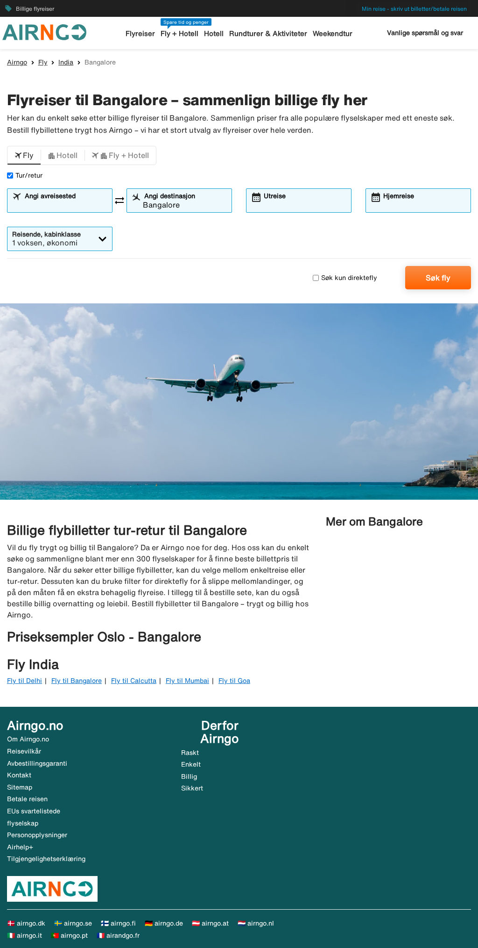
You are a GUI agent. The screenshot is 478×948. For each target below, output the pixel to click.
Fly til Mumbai (187, 680)
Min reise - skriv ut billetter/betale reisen (414, 9)
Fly (43, 62)
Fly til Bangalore (76, 680)
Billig (189, 776)
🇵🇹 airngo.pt (69, 935)
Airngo (17, 62)
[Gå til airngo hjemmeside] (44, 31)
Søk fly (438, 277)
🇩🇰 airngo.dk (26, 923)
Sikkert (192, 788)
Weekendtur (332, 33)
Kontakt (19, 775)
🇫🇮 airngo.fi (118, 923)
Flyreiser (140, 33)
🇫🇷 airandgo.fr (118, 935)
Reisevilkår (24, 751)
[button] (24, 155)
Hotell (214, 33)
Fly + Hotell (179, 33)
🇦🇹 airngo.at (210, 923)
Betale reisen (27, 799)
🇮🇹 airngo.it (24, 935)
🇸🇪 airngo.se (73, 923)
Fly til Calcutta (133, 680)
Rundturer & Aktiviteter (268, 33)
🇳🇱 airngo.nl (256, 923)
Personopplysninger (37, 835)
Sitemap (19, 787)
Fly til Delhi (24, 680)
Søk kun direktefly (349, 277)
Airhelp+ (20, 847)
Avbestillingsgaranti (37, 763)
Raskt (190, 752)
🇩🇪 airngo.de (164, 923)
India (65, 62)
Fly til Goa (234, 680)
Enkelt (191, 764)
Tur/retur (28, 175)
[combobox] (65, 204)
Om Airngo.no (28, 739)
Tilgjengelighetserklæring (46, 858)
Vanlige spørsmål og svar (425, 32)
